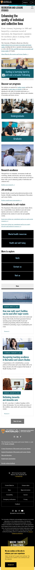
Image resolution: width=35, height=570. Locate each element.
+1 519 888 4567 (19, 476)
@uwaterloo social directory (17, 513)
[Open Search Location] (32, 2)
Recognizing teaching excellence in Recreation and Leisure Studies (16, 358)
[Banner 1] (5, 79)
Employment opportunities (8, 458)
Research (6, 331)
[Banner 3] (22, 79)
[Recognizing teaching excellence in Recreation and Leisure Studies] (17, 344)
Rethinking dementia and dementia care (11, 398)
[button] (26, 2)
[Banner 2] (13, 79)
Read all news (17, 421)
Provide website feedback (8, 463)
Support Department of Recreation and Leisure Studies (16, 452)
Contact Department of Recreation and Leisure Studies (16, 448)
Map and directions (6, 455)
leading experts (21, 87)
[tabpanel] (17, 356)
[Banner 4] (30, 79)
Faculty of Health (9, 444)
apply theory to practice (15, 89)
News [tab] (17, 286)
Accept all (11, 565)
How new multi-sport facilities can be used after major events (15, 312)
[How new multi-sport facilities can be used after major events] (17, 298)
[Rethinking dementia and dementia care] (17, 384)
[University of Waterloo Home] (6, 2)
